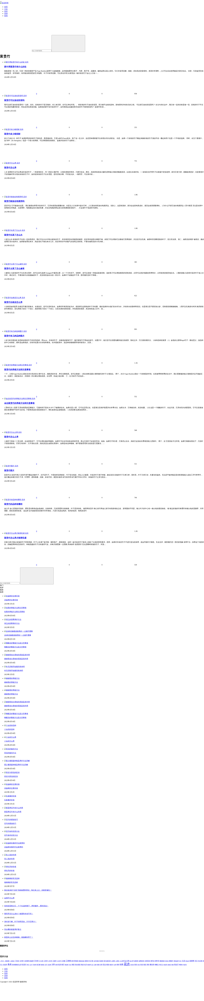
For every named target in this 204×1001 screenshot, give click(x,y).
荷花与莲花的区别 (11, 776)
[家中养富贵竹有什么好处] (14, 62)
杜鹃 (59, 964)
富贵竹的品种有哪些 (13, 504)
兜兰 (180, 961)
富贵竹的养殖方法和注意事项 (17, 369)
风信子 (176, 964)
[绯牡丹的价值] (10, 867)
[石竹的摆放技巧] (11, 819)
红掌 (115, 964)
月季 (53, 964)
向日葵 (200, 961)
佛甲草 (157, 961)
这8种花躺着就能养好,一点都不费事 (17, 635)
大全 (6, 9)
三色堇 (63, 961)
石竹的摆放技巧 (10, 823)
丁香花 (17, 961)
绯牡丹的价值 (9, 870)
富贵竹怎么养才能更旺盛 (15, 538)
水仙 (70, 964)
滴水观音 (78, 964)
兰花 (183, 961)
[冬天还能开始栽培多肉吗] (14, 666)
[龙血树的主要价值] (12, 596)
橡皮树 (66, 964)
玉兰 (92, 964)
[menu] (1, 1)
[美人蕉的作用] (10, 855)
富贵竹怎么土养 (11, 437)
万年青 (36, 961)
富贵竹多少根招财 (12, 134)
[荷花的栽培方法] (11, 749)
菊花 (144, 964)
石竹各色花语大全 (11, 835)
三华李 (46, 961)
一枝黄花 (12, 961)
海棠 (73, 964)
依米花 (167, 961)
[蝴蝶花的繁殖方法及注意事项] (16, 643)
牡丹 (85, 964)
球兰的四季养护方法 (12, 623)
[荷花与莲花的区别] (12, 772)
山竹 (31, 964)
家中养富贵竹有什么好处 (15, 67)
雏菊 (172, 964)
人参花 (117, 961)
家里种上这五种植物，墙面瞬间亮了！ (18, 937)
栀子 (63, 964)
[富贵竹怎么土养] (11, 432)
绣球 (118, 964)
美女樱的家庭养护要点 (12, 929)
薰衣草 (152, 964)
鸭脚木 (181, 964)
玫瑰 (98, 964)
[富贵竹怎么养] (10, 163)
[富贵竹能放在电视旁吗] (13, 197)
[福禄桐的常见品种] (12, 878)
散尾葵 (42, 964)
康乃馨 (38, 964)
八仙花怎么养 (9, 741)
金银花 (169, 964)
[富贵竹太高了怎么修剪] (13, 264)
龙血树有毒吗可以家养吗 (13, 847)
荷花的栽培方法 (10, 753)
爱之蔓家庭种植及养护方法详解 (16, 765)
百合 (104, 964)
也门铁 (91, 961)
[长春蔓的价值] (10, 796)
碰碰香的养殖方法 (11, 682)
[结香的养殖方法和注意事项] (15, 608)
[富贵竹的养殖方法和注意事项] (16, 365)
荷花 (141, 964)
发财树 (191, 961)
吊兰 (196, 961)
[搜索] (68, 43)
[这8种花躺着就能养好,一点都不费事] (18, 631)
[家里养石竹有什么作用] (13, 808)
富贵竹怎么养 (10, 167)
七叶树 (21, 961)
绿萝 (121, 964)
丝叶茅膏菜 (74, 961)
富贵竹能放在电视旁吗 (14, 201)
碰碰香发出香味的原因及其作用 (16, 659)
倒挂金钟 (176, 961)
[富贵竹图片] (9, 466)
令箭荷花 (147, 961)
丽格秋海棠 (81, 961)
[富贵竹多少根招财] (12, 129)
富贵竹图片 (9, 470)
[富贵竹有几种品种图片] (13, 331)
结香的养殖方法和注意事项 (14, 612)
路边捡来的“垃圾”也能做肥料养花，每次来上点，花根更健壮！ (28, 890)
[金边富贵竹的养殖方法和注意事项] (18, 398)
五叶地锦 (96, 961)
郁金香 (165, 964)
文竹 (46, 964)
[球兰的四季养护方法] (12, 619)
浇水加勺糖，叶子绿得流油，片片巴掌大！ (20, 921)
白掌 (101, 964)
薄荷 (148, 964)
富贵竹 (24, 964)
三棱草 (54, 961)
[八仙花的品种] (10, 725)
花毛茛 (132, 964)
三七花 (41, 961)
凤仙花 (187, 961)
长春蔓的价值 (9, 800)
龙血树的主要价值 (11, 600)
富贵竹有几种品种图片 (14, 336)
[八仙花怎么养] (10, 737)
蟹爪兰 (161, 964)
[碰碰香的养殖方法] (12, 678)
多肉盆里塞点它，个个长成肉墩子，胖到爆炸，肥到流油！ (26, 906)
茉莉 (135, 964)
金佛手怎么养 (9, 898)
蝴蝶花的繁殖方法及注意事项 (15, 647)
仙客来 (136, 961)
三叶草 (50, 961)
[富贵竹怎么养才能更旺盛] (14, 533)
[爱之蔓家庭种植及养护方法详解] (17, 761)
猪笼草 (89, 964)
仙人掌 (126, 961)
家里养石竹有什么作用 (12, 812)
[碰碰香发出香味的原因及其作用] (17, 655)
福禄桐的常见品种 (11, 882)
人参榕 (113, 961)
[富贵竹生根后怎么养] (13, 298)
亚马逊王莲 (107, 961)
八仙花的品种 (9, 729)
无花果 (49, 964)
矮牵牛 (111, 964)
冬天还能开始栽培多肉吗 (13, 670)
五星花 (101, 961)
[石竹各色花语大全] (12, 831)
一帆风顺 (6, 961)
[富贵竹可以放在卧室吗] (13, 96)
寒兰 (28, 964)
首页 (6, 7)
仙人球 (131, 961)
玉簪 (95, 964)
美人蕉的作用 (9, 859)
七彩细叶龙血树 (29, 961)
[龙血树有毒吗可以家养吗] (14, 843)
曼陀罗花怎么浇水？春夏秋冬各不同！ (18, 914)
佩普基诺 (162, 961)
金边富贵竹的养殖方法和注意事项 (19, 403)
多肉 (6, 16)
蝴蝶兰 (157, 964)
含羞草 (5, 964)
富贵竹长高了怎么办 (13, 235)
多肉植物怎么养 (17, 964)
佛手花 (152, 961)
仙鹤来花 (141, 961)
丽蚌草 (87, 961)
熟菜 (82, 964)
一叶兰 (2, 961)
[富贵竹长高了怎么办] (13, 230)
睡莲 (107, 964)
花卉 (6, 11)
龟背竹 (185, 964)
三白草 (59, 961)
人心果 (122, 961)
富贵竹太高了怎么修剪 (14, 268)
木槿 (56, 964)
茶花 (138, 964)
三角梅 (68, 961)
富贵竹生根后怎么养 (13, 302)
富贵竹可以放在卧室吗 (14, 100)
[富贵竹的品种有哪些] (13, 499)
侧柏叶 (171, 961)
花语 (6, 13)
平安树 (34, 964)
